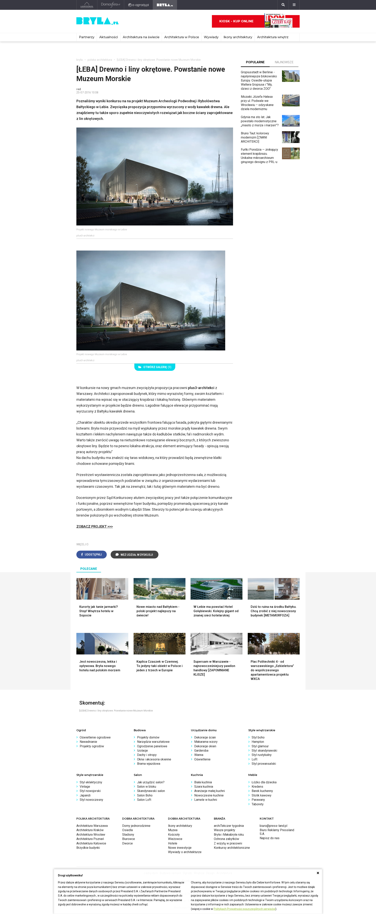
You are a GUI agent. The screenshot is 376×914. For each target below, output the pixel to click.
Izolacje (142, 750)
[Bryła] (165, 5)
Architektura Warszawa (92, 826)
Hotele (172, 843)
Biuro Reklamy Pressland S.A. (277, 831)
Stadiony (128, 834)
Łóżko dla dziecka (264, 782)
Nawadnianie (88, 742)
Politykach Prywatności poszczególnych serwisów (244, 908)
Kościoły (174, 834)
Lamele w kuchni (205, 800)
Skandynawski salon (151, 791)
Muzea (172, 830)
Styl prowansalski (264, 764)
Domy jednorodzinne (136, 826)
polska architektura (100, 60)
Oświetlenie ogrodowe (95, 737)
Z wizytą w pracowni (228, 843)
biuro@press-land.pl (273, 826)
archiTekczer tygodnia (229, 826)
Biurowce (128, 839)
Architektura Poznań (90, 839)
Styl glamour (260, 746)
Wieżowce (175, 839)
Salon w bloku (146, 786)
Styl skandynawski (264, 750)
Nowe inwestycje (180, 848)
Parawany (258, 800)
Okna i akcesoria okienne (154, 759)
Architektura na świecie (141, 37)
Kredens (257, 786)
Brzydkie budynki (88, 848)
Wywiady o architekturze (185, 852)
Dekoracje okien (205, 746)
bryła (79, 60)
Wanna (198, 755)
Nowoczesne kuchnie (209, 795)
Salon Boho (145, 795)
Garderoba (201, 750)
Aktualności (108, 37)
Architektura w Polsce (181, 37)
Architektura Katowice (91, 843)
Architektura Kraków (90, 830)
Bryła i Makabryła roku (229, 834)
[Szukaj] (283, 5)
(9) (157, 367)
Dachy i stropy (147, 755)
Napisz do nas (269, 838)
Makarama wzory (206, 742)
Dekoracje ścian (205, 737)
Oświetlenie (202, 759)
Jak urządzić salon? (150, 782)
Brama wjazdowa (148, 764)
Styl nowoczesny (91, 800)
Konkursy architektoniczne (232, 848)
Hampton (258, 742)
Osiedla (127, 830)
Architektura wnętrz (272, 37)
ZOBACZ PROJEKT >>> (94, 526)
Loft (254, 759)
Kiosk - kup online (236, 21)
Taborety (258, 804)
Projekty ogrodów (92, 746)
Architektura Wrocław (90, 834)
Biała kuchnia (203, 782)
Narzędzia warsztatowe (153, 742)
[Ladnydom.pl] (86, 5)
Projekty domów (148, 737)
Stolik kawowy (261, 795)
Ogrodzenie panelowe (152, 746)
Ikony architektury (237, 37)
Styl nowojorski (90, 791)
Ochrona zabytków (226, 839)
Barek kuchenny (262, 791)
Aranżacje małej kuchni (209, 791)
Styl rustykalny (262, 755)
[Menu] (294, 5)
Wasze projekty (224, 830)
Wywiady (211, 37)
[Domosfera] (110, 5)
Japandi (85, 795)
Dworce (127, 843)
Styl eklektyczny (91, 782)
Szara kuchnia (203, 786)
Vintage (85, 786)
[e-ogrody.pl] (138, 5)
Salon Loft (144, 800)
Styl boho (258, 737)
